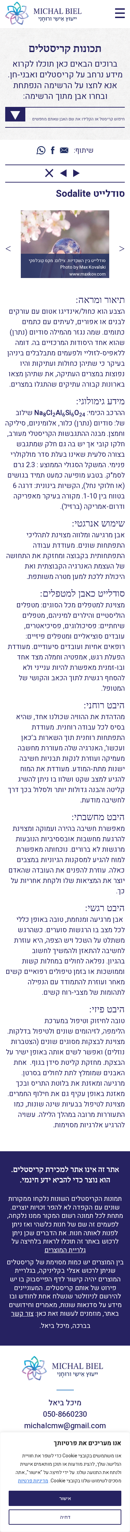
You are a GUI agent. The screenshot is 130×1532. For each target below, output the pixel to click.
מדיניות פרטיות (33, 1480)
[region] (65, 1482)
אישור (65, 1498)
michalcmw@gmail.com (65, 1425)
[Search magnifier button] (10, 112)
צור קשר (22, 1314)
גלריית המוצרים (65, 1250)
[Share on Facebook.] (52, 150)
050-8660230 (65, 1414)
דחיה (65, 1517)
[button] (8, 248)
